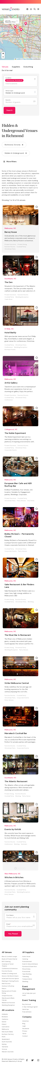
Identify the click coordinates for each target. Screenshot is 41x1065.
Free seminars (26, 1012)
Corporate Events (11, 450)
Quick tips (25, 1009)
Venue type (9, 91)
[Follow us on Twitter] (32, 1060)
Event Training (29, 1000)
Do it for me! (7, 70)
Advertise (25, 1021)
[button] (25, 50)
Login (24, 1026)
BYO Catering (6, 961)
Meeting (18, 796)
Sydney (4, 1044)
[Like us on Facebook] (26, 1060)
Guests (8, 100)
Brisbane (5, 1017)
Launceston (5, 1027)
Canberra (5, 1019)
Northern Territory (8, 1034)
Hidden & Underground (9, 973)
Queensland (6, 1039)
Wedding (31, 602)
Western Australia (7, 1052)
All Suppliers (28, 952)
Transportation (27, 979)
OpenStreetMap (28, 59)
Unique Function (7, 995)
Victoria (4, 1049)
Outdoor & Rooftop (8, 986)
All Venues (7, 952)
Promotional (26, 971)
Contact (25, 1036)
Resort (4, 988)
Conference (9, 347)
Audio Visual (26, 956)
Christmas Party (10, 249)
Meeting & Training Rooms (10, 981)
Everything (28, 67)
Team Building (26, 974)
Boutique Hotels (10, 349)
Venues (5, 67)
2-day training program (30, 1007)
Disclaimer (25, 1028)
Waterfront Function (8, 1003)
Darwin (4, 1022)
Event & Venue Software (30, 964)
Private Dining (22, 244)
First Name (10, 915)
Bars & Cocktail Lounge (9, 956)
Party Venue (26, 796)
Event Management (28, 987)
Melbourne (5, 1029)
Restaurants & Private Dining (9, 992)
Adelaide (5, 1014)
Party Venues (21, 501)
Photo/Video (26, 969)
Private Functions (10, 244)
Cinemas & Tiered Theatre (7, 965)
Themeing (25, 976)
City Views (30, 501)
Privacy (24, 1031)
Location (8, 78)
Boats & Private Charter (9, 959)
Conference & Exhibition (10, 968)
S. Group (19, 1061)
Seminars (24, 844)
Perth (3, 1037)
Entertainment (27, 961)
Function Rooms (10, 247)
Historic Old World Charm (10, 976)
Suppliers (16, 67)
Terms (24, 1033)
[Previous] (6, 215)
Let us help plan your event (29, 994)
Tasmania (5, 1047)
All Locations (8, 1010)
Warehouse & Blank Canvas (8, 999)
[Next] (34, 215)
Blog (23, 1023)
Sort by (8, 20)
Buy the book (26, 1004)
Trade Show (8, 299)
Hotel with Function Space (10, 978)
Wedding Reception (22, 297)
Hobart (4, 1024)
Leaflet (18, 59)
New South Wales (7, 1032)
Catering (25, 959)
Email (8, 924)
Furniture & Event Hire (29, 966)
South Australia (7, 1042)
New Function (6, 983)
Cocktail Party (21, 247)
